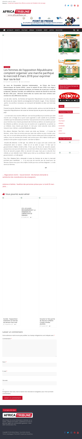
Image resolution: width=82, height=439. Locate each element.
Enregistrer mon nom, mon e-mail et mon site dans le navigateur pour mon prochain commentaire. (27, 392)
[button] (69, 96)
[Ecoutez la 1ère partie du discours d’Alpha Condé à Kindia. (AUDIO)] (48, 198)
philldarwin (15, 82)
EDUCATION (59, 30)
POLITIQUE (24, 30)
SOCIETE (17, 30)
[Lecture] (61, 100)
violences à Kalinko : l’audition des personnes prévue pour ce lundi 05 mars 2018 (28, 185)
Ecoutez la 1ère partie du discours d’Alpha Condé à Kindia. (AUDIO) (47, 321)
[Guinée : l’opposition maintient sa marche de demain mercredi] (11, 198)
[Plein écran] (77, 100)
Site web (5, 380)
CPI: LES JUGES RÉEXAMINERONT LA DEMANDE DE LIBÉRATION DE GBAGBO (28, 211)
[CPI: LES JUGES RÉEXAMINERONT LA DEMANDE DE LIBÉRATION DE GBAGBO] (29, 198)
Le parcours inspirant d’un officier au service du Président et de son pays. (27, 3)
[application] (69, 96)
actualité (10, 30)
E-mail (4, 371)
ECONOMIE (39, 30)
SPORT (46, 30)
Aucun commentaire (25, 82)
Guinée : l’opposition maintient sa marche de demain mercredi (10, 320)
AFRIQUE (31, 30)
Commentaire (7, 338)
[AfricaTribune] (4, 30)
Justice (51, 30)
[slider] (68, 100)
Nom (4, 362)
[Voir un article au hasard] (78, 30)
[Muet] (75, 100)
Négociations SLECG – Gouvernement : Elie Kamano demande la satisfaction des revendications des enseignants (25, 176)
